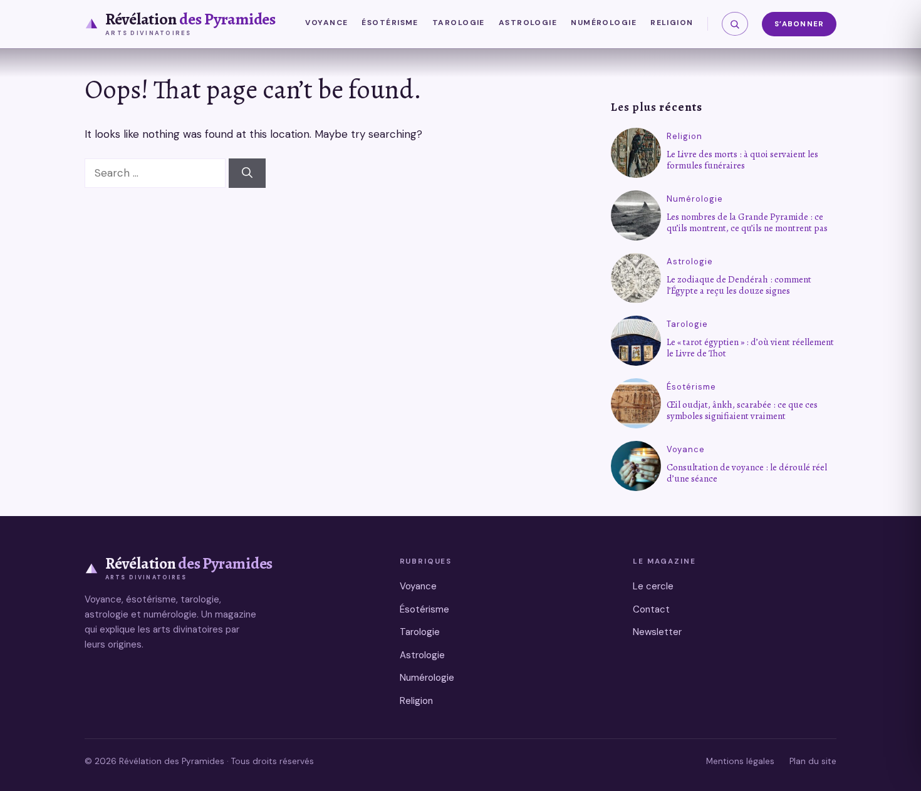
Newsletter (657, 632)
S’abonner (799, 24)
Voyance (326, 23)
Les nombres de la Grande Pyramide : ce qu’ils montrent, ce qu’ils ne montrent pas (747, 222)
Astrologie (528, 23)
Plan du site (812, 761)
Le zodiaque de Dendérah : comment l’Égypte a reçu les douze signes (739, 285)
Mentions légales (740, 761)
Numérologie (604, 23)
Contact (651, 609)
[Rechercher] (735, 24)
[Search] (247, 173)
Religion (672, 23)
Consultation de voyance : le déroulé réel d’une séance (747, 473)
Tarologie (458, 23)
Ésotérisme (390, 23)
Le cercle (653, 586)
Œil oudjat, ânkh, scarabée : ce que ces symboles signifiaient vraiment (742, 410)
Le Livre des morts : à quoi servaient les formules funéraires (742, 160)
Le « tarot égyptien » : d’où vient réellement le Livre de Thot (750, 347)
